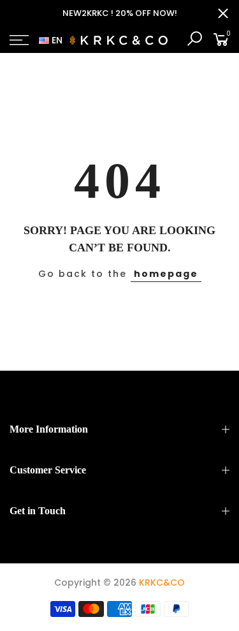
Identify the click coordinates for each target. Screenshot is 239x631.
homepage (166, 273)
